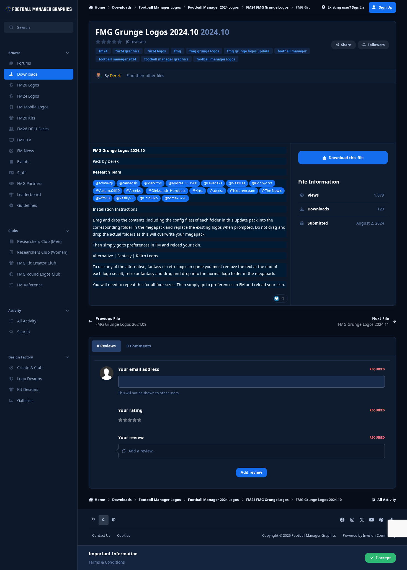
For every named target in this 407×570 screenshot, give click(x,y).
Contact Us (101, 535)
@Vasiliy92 (124, 198)
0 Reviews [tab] (106, 345)
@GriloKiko (149, 198)
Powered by (369, 535)
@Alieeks (133, 190)
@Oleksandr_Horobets (167, 190)
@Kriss (197, 190)
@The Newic (272, 190)
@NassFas (237, 183)
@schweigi (104, 183)
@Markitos (153, 183)
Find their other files (145, 75)
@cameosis (128, 183)
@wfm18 (103, 198)
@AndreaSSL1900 (183, 183)
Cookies (123, 535)
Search (23, 27)
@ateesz (216, 190)
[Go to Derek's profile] (98, 76)
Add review (251, 472)
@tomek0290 (175, 198)
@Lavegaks (213, 183)
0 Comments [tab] (139, 345)
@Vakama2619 (108, 190)
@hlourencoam (242, 190)
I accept (383, 557)
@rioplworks (262, 183)
